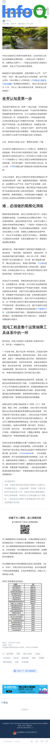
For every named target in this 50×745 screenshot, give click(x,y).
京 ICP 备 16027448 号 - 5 (25, 728)
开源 (18, 654)
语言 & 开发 (27, 654)
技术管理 (10, 654)
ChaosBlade (26, 453)
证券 (16, 662)
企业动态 (6, 658)
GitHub (16, 658)
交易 (41, 263)
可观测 (41, 658)
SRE (14, 166)
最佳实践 (25, 658)
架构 (33, 658)
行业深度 (25, 662)
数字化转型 (7, 662)
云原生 (37, 654)
